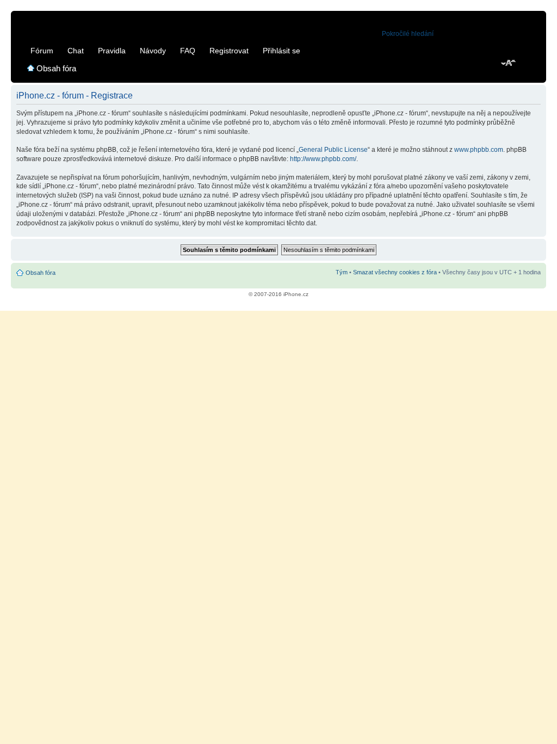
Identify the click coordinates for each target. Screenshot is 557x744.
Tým (342, 272)
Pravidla (112, 50)
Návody (153, 50)
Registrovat (229, 50)
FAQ (187, 50)
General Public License (333, 149)
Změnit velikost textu (509, 64)
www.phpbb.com (478, 149)
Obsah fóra (56, 68)
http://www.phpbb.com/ (323, 159)
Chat (75, 50)
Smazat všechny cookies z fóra (395, 272)
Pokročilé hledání (408, 34)
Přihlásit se (281, 50)
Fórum (41, 50)
